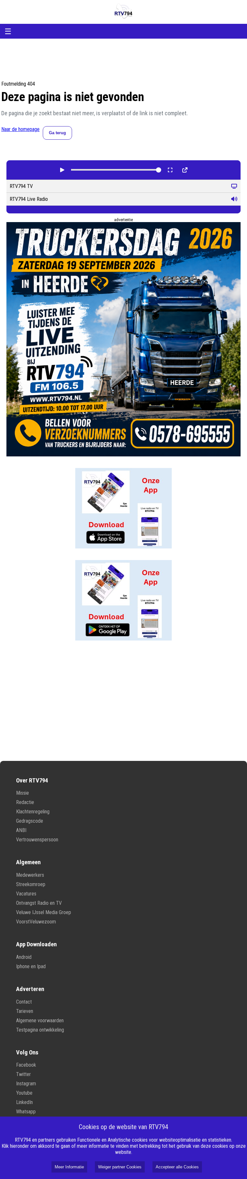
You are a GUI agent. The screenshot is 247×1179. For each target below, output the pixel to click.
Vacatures (26, 894)
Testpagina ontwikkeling (40, 1030)
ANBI (21, 830)
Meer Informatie (69, 1167)
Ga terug (57, 132)
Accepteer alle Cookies (177, 1167)
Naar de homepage (20, 129)
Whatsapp (26, 1112)
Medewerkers (30, 875)
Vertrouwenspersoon (37, 840)
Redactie (25, 802)
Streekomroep (30, 884)
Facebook (26, 1065)
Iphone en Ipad (31, 966)
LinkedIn (24, 1102)
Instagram (26, 1084)
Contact (24, 1002)
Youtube (24, 1093)
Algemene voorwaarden (40, 1020)
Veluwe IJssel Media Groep (43, 912)
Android (24, 957)
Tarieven (24, 1011)
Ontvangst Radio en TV (39, 903)
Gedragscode (29, 821)
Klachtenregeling (33, 812)
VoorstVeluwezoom (36, 922)
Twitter (23, 1074)
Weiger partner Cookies (120, 1167)
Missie (22, 793)
